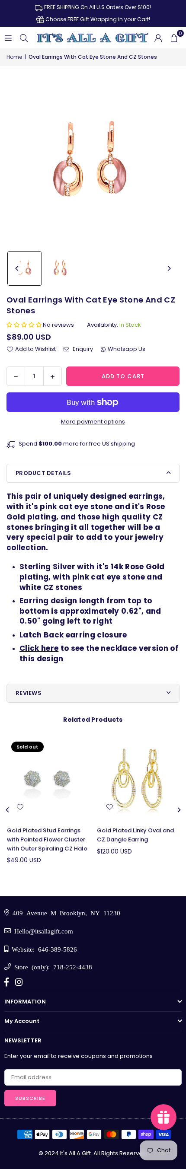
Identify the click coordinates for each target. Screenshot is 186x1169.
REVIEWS (29, 693)
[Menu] (8, 37)
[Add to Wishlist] (20, 807)
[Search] (24, 37)
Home (14, 57)
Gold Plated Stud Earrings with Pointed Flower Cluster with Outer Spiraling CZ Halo (47, 839)
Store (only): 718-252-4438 (51, 966)
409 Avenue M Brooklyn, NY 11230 (64, 912)
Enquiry (82, 349)
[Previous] (17, 268)
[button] (174, 37)
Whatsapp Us (126, 349)
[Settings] (158, 37)
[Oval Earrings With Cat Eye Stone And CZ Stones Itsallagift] (25, 268)
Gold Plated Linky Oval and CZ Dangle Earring (135, 835)
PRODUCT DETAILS (43, 473)
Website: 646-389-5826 (42, 949)
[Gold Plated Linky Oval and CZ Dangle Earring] (138, 778)
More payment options (93, 421)
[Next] (168, 268)
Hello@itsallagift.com (42, 930)
